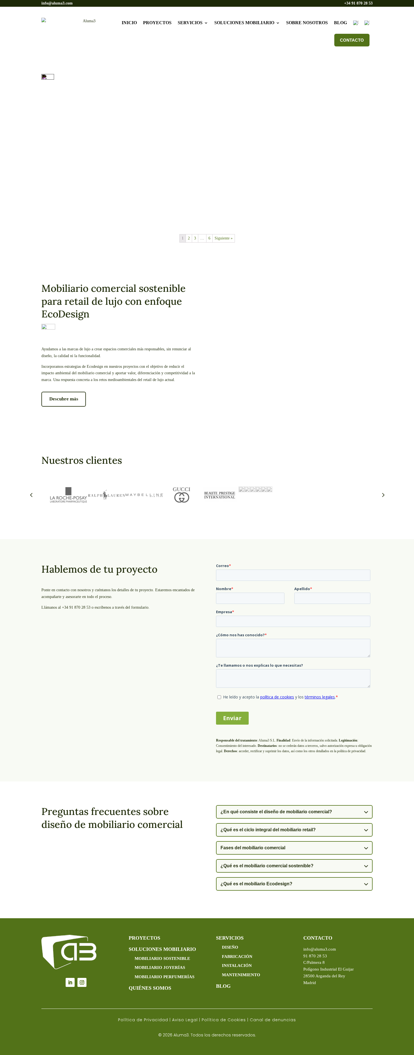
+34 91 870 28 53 (358, 3)
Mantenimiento (241, 975)
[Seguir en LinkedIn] (70, 982)
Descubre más (63, 399)
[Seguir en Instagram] (81, 982)
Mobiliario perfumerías (164, 977)
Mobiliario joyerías (160, 967)
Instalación (237, 965)
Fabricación (237, 956)
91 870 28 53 (315, 956)
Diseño (230, 947)
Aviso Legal (185, 1020)
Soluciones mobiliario (244, 22)
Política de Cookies (224, 1020)
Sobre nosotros (307, 22)
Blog (340, 22)
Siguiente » (224, 238)
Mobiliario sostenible (162, 958)
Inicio (129, 22)
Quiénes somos (150, 988)
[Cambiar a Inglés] (367, 23)
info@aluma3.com (57, 3)
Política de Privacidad (143, 1020)
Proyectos (157, 22)
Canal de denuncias (273, 1020)
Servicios (190, 22)
